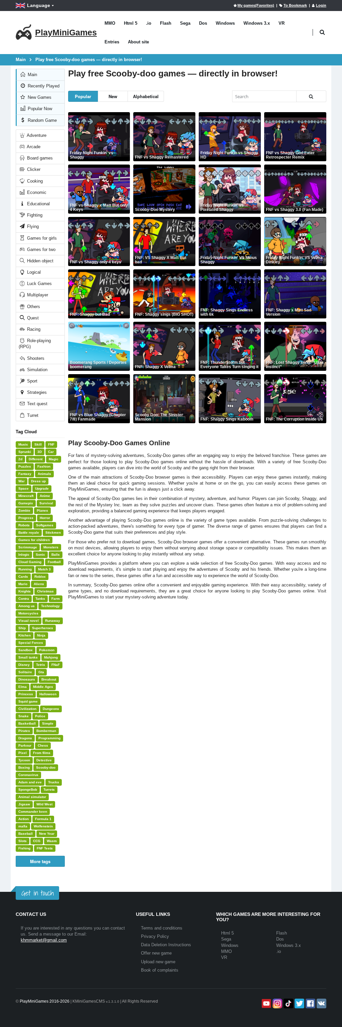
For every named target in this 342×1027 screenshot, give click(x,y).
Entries (112, 41)
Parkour (24, 745)
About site (138, 41)
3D (39, 452)
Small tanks (28, 657)
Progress (25, 518)
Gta (41, 672)
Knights (24, 591)
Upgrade (42, 488)
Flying (32, 226)
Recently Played (42, 85)
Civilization (27, 709)
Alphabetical (146, 96)
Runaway (52, 620)
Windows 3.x (256, 23)
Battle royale (28, 532)
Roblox (40, 576)
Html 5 (130, 23)
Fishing (24, 848)
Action (23, 819)
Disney (24, 665)
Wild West (44, 804)
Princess (25, 694)
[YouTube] (265, 1003)
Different (35, 459)
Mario (22, 584)
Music (23, 444)
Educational (38, 203)
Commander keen (32, 811)
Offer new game (156, 953)
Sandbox (25, 650)
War (21, 481)
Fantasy (24, 474)
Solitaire (25, 672)
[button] (322, 32)
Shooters (35, 358)
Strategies (36, 392)
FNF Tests (45, 848)
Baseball (25, 833)
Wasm (52, 841)
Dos (203, 23)
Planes (42, 510)
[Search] (311, 96)
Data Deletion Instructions (166, 944)
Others (33, 306)
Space (23, 488)
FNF (51, 444)
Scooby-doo (45, 767)
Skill (38, 444)
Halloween (47, 694)
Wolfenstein (43, 826)
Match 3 (44, 569)
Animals (44, 474)
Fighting (34, 215)
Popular (83, 96)
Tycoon (24, 760)
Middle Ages (43, 687)
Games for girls (41, 238)
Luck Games (39, 283)
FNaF (55, 665)
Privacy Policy (155, 936)
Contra (23, 598)
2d (20, 459)
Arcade (33, 146)
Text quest (36, 403)
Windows (225, 23)
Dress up (38, 481)
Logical (33, 272)
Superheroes (42, 628)
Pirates (24, 731)
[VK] (320, 1003)
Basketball (27, 723)
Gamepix (25, 503)
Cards (23, 576)
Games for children (34, 540)
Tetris (40, 665)
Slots (22, 841)
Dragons (25, 738)
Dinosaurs (26, 679)
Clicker (33, 169)
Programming (49, 738)
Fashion (43, 466)
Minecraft (25, 496)
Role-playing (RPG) (35, 343)
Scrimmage (27, 547)
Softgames (44, 525)
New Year (46, 833)
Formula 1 (43, 819)
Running (25, 569)
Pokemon (46, 650)
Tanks (40, 598)
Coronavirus (28, 775)
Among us (26, 606)
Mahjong (51, 657)
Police (40, 716)
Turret (32, 415)
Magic (53, 459)
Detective (44, 760)
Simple (47, 723)
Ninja (41, 635)
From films (41, 753)
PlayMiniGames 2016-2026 (44, 1001)
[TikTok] (287, 1003)
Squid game (28, 701)
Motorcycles (28, 613)
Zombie (24, 510)
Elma (22, 687)
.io (148, 23)
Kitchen (24, 635)
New (113, 96)
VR (282, 23)
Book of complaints (159, 970)
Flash (165, 23)
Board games (39, 158)
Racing (33, 329)
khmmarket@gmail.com (44, 940)
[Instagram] (276, 1003)
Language (38, 5)
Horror (45, 518)
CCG (36, 841)
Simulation (36, 369)
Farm (55, 598)
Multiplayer (37, 294)
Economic (36, 192)
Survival (46, 503)
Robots (24, 525)
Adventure (36, 135)
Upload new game (158, 961)
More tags (40, 861)
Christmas (45, 591)
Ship (22, 628)
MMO (110, 23)
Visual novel (28, 620)
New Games (38, 97)
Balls (55, 554)
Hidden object (39, 260)
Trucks (53, 782)
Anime (45, 496)
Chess (43, 745)
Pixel (22, 753)
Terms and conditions (161, 928)
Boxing (24, 767)
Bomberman (46, 731)
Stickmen (53, 532)
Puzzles (24, 466)
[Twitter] (298, 1003)
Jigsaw (24, 804)
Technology (50, 606)
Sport (31, 380)
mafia (22, 826)
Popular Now (39, 108)
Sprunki (24, 452)
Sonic (40, 554)
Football (54, 562)
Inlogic (23, 554)
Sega (185, 23)
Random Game (41, 120)
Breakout (48, 679)
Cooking (34, 181)
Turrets (49, 789)
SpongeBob (27, 789)
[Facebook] (309, 1003)
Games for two (40, 249)
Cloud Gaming (29, 562)
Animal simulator (32, 797)
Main (31, 74)
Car (51, 452)
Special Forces (30, 643)
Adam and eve (30, 782)
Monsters (50, 547)
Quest (32, 317)
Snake (23, 716)
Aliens (39, 584)
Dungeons (51, 709)
